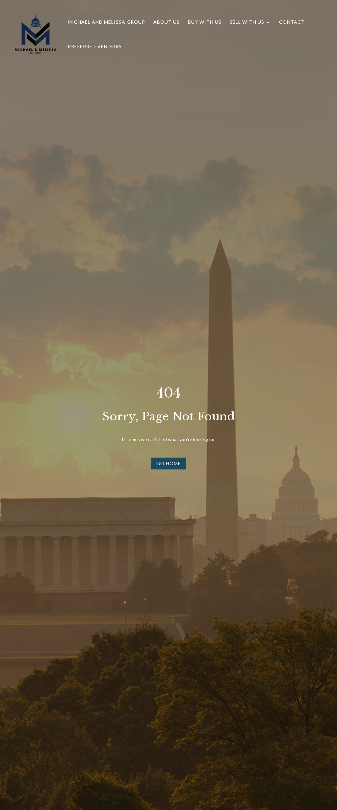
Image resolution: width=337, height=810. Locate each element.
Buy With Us (204, 22)
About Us (166, 22)
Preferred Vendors (95, 46)
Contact (292, 22)
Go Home (168, 463)
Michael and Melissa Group (106, 22)
